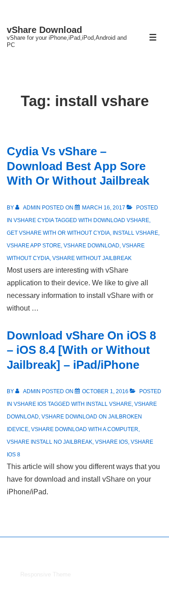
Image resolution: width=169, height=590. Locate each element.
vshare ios (111, 442)
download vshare (121, 220)
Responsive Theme (45, 574)
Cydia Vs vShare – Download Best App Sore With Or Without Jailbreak (78, 165)
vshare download (91, 245)
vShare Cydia (34, 220)
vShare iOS (30, 404)
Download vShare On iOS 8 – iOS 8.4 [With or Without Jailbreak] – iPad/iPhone (81, 350)
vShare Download (44, 30)
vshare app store (34, 245)
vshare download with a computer (84, 429)
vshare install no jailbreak (49, 442)
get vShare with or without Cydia (58, 233)
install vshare (135, 233)
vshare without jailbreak (92, 258)
